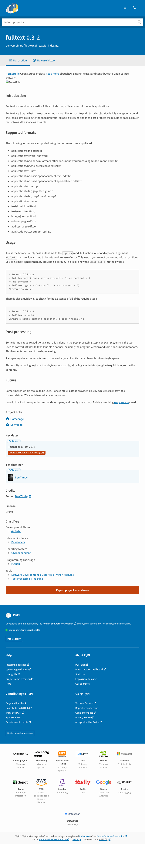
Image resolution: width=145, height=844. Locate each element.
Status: (23, 630)
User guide (11, 674)
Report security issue (86, 708)
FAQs (8, 684)
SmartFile (14, 74)
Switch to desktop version (20, 733)
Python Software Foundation (58, 623)
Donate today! (14, 638)
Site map (76, 839)
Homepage (17, 419)
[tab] (18, 60)
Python (15, 564)
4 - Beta (16, 531)
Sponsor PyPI (13, 717)
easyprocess (121, 402)
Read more (52, 74)
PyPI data (13, 441)
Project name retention (18, 679)
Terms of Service (84, 703)
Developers (18, 542)
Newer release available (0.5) (26, 452)
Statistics (80, 674)
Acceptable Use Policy (87, 722)
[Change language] (134, 8)
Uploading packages (17, 669)
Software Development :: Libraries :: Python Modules (42, 575)
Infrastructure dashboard (89, 669)
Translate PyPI (13, 713)
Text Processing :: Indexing (27, 579)
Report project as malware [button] (72, 590)
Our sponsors (82, 684)
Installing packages (16, 664)
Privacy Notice (83, 717)
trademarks (84, 836)
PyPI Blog (80, 664)
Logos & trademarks (86, 679)
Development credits (17, 722)
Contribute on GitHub (17, 708)
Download (16, 425)
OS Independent (21, 553)
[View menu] (125, 8)
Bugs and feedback (16, 703)
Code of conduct (84, 713)
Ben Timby (21, 496)
